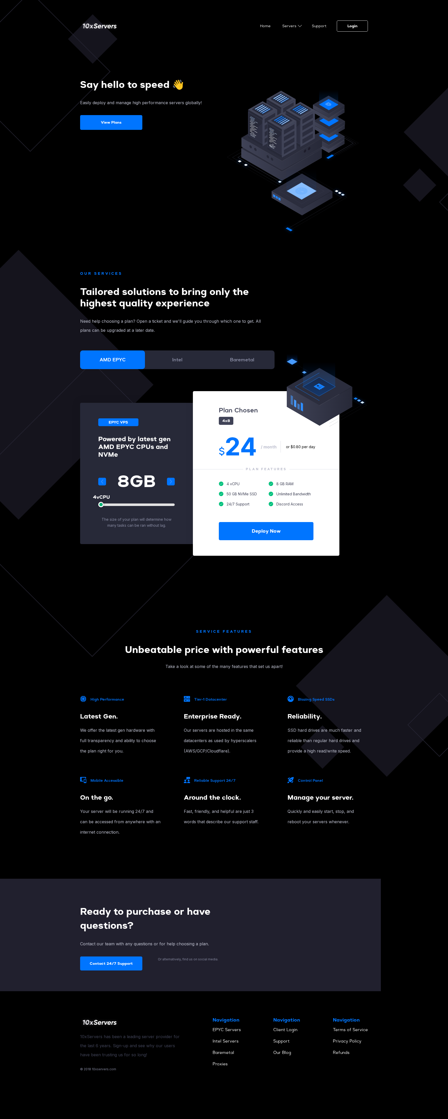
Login (352, 26)
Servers (289, 26)
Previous (102, 481)
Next (171, 481)
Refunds (341, 1052)
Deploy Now (266, 531)
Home (265, 26)
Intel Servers (226, 1041)
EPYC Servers (227, 1029)
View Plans (111, 122)
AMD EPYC (113, 360)
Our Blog (282, 1052)
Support (319, 26)
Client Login (285, 1029)
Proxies (220, 1063)
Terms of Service (350, 1029)
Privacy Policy (347, 1041)
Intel (177, 360)
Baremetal (242, 360)
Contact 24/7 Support (111, 963)
